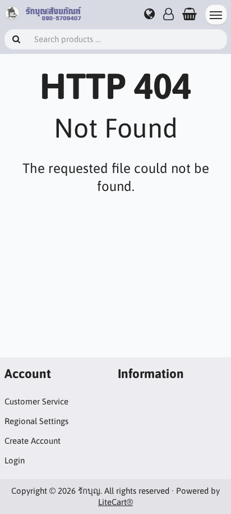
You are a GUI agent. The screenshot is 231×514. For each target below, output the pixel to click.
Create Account (32, 440)
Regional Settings (36, 421)
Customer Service (36, 401)
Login (14, 460)
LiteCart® (115, 502)
